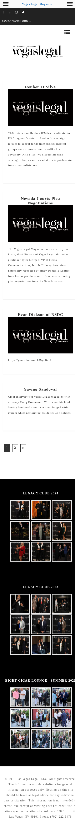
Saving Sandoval (40, 389)
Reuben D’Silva (40, 87)
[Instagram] (18, 12)
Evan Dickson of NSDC (40, 314)
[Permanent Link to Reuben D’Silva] (40, 124)
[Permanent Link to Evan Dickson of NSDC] (40, 352)
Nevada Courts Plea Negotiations (40, 200)
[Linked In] (12, 12)
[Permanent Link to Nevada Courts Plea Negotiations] (40, 241)
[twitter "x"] (25, 12)
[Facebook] (5, 12)
